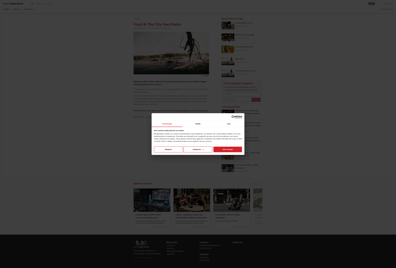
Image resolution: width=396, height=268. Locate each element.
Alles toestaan (228, 149)
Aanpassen (197, 149)
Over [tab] (229, 124)
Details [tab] (198, 124)
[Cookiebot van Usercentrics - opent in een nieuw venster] (233, 117)
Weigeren (168, 149)
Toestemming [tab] (167, 124)
